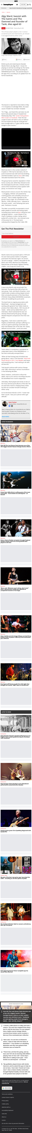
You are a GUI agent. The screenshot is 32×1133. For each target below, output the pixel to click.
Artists (3, 12)
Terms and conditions (7, 1094)
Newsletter (27, 59)
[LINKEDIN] (10, 406)
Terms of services (19, 241)
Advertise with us (6, 1107)
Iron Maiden (19, 360)
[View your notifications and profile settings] (17, 4)
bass (20, 176)
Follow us (20, 59)
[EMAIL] (12, 406)
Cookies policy (5, 1104)
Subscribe (23, 4)
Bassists (8, 12)
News (3, 28)
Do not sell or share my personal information (13, 1123)
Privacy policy (5, 1100)
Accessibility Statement (7, 1110)
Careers (4, 1120)
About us (4, 1117)
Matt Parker (10, 28)
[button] (2, 4)
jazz (19, 212)
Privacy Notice (21, 242)
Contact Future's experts (8, 1097)
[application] (16, 138)
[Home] (16, 1)
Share (5, 59)
